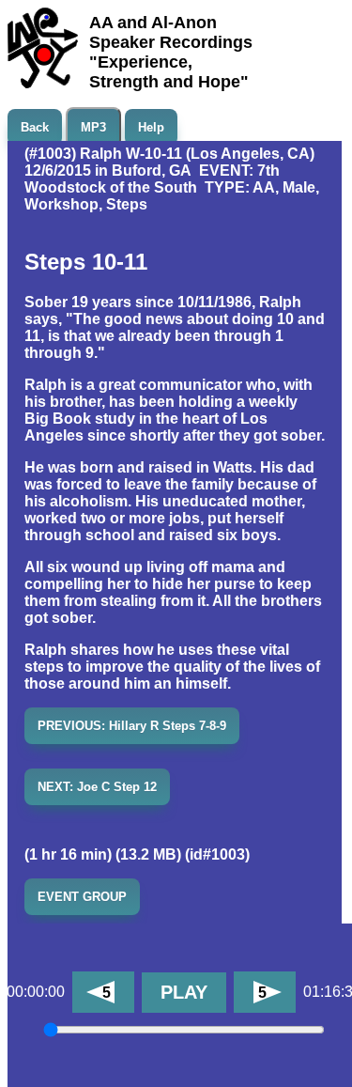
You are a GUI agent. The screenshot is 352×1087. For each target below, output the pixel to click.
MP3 (93, 127)
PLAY (184, 992)
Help (151, 127)
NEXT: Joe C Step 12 (97, 787)
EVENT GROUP (82, 897)
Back (35, 127)
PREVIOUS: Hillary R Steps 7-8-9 (132, 726)
